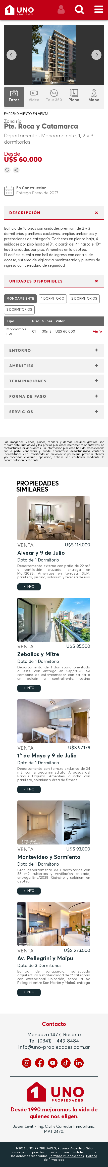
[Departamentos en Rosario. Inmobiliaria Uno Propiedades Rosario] (24, 12)
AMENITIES (21, 366)
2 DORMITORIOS (84, 298)
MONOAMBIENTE (20, 298)
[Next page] (96, 55)
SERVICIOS (21, 412)
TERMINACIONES (27, 381)
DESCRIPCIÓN (24, 213)
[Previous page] (12, 55)
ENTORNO (20, 350)
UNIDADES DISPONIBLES (36, 281)
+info (97, 331)
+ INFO (29, 586)
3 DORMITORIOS (19, 309)
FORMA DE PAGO (27, 396)
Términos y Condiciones (66, 1156)
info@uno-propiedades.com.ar (54, 1047)
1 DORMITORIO (52, 298)
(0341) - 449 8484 (58, 1040)
